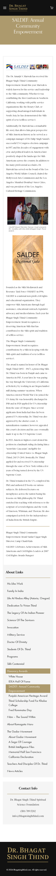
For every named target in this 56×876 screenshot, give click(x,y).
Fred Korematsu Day (20, 710)
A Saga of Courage (20, 742)
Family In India (15, 591)
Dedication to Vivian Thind (22, 605)
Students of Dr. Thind (19, 649)
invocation (13, 627)
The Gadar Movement (19, 731)
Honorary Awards (17, 671)
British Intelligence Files (21, 747)
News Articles (15, 771)
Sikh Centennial (15, 663)
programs (12, 656)
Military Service (16, 634)
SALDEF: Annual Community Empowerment (24, 688)
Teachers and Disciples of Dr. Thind (27, 763)
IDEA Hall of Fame (19, 681)
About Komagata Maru (20, 724)
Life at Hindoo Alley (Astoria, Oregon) (28, 598)
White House (16, 676)
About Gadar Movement (22, 737)
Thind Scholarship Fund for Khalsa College (28, 703)
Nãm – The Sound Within (21, 717)
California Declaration (21, 757)
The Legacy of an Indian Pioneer (25, 612)
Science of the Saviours (20, 620)
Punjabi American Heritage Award (28, 695)
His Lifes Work (15, 583)
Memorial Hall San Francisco (25, 752)
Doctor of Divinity (17, 642)
